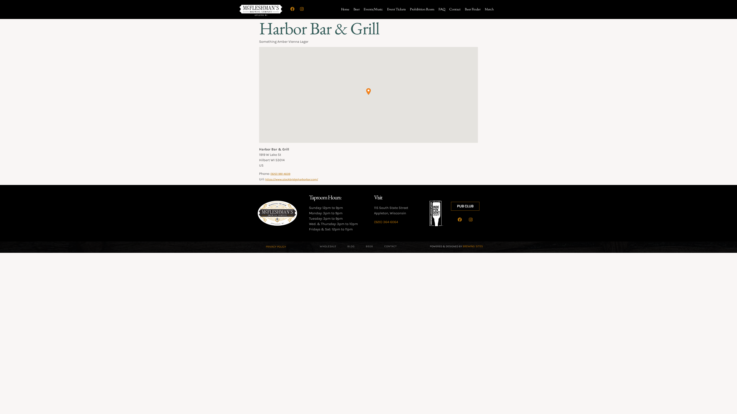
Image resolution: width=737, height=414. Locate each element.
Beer (357, 9)
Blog (351, 246)
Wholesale (328, 246)
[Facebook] (292, 9)
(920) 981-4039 (280, 174)
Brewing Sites (473, 246)
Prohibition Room (422, 9)
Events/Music (373, 9)
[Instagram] (301, 9)
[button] (368, 91)
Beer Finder (473, 9)
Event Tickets (396, 9)
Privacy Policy (276, 246)
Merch (489, 9)
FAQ (442, 9)
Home (345, 9)
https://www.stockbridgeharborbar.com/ (291, 179)
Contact (455, 9)
